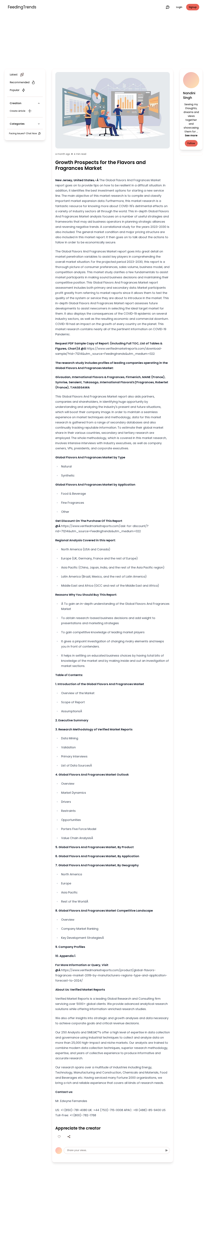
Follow (191, 143)
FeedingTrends (22, 7)
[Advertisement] (103, 40)
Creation (15, 103)
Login (179, 7)
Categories (17, 124)
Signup (193, 7)
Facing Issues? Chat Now (23, 133)
